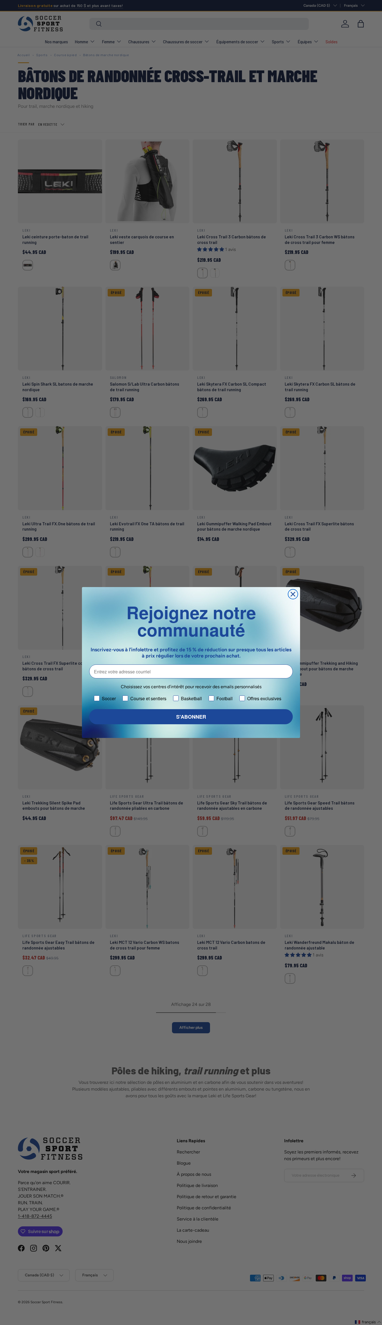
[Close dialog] (293, 594)
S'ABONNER (191, 716)
